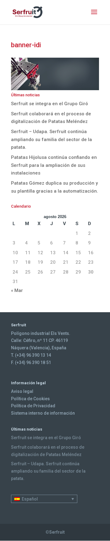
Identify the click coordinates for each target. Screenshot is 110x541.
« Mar (17, 290)
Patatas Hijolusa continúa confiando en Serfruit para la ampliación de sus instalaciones (54, 165)
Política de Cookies (30, 398)
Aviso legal (22, 391)
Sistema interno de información (43, 413)
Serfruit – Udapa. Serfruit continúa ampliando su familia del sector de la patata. (51, 139)
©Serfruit (55, 532)
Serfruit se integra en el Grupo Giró (49, 103)
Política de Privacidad (33, 405)
